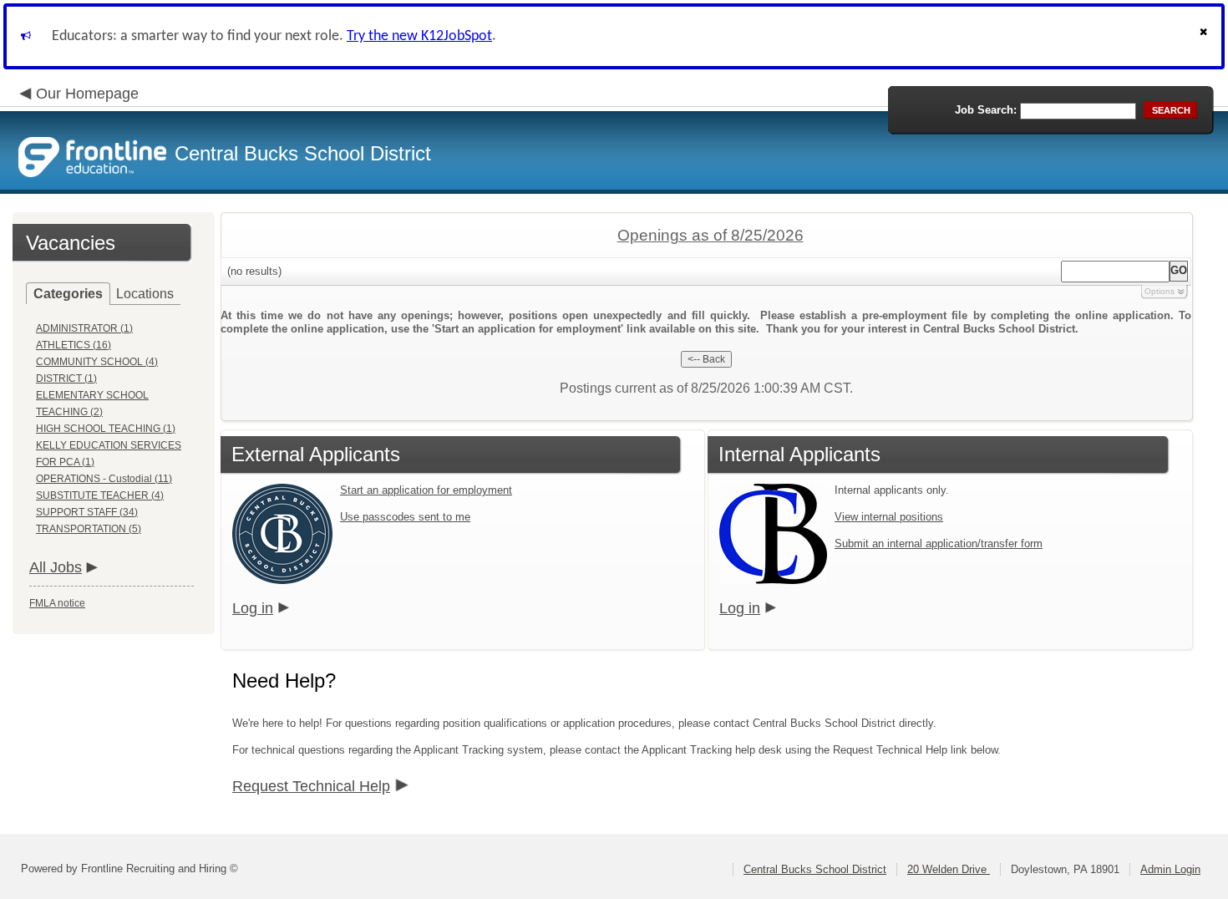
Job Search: (986, 110)
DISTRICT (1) (66, 378)
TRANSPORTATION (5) (88, 529)
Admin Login (1170, 869)
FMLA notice (57, 603)
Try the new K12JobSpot (419, 36)
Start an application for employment (426, 490)
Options (1159, 291)
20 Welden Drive (948, 869)
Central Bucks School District (814, 869)
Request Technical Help (311, 786)
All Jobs (55, 567)
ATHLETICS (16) (73, 345)
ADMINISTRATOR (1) (84, 328)
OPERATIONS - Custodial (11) (104, 479)
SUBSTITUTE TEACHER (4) (100, 495)
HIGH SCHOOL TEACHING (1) (105, 428)
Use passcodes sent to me (405, 516)
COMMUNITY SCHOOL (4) (97, 362)
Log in (252, 608)
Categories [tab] (68, 294)
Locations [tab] (145, 294)
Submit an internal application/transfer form (939, 543)
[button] (1205, 36)
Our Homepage (87, 93)
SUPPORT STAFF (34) (87, 512)
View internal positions (889, 516)
